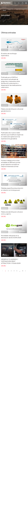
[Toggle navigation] (26, 3)
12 (22, 270)
